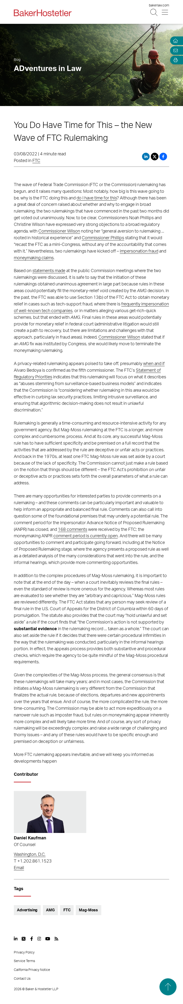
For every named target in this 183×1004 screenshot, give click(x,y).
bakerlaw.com (159, 5)
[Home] (174, 40)
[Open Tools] (174, 60)
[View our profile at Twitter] (24, 939)
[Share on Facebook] (163, 156)
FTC (36, 161)
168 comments (72, 529)
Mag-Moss (88, 910)
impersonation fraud (139, 251)
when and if (154, 364)
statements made (48, 271)
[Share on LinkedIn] (146, 156)
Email (19, 868)
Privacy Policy (24, 952)
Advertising (27, 910)
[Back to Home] (42, 13)
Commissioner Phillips (103, 238)
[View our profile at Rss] (56, 939)
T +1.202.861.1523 (33, 861)
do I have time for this (96, 198)
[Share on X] (155, 156)
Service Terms (24, 961)
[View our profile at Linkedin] (16, 939)
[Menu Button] (165, 12)
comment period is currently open (85, 536)
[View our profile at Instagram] (39, 939)
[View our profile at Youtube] (47, 939)
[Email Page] (174, 50)
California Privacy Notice (32, 970)
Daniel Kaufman (30, 838)
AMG (50, 910)
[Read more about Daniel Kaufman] (50, 812)
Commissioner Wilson (59, 231)
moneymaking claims (34, 258)
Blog (17, 59)
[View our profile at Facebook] (31, 939)
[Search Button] (154, 12)
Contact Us (22, 978)
